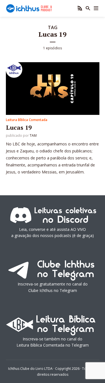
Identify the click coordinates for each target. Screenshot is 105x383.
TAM (33, 135)
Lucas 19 (19, 127)
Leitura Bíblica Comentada (26, 119)
